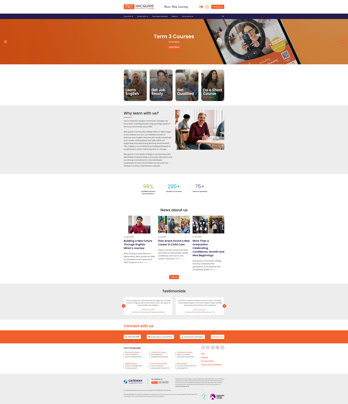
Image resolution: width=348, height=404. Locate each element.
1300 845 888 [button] (133, 337)
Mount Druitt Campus (159, 364)
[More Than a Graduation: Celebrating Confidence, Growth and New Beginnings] (208, 224)
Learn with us (128, 16)
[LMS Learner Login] (207, 6)
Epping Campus (131, 364)
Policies (204, 357)
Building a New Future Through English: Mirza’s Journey (138, 244)
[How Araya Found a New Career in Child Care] (174, 224)
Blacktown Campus (132, 352)
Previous (5, 41)
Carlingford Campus (158, 352)
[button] (223, 16)
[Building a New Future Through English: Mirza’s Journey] (139, 224)
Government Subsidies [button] (160, 16)
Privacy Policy (207, 361)
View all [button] (174, 277)
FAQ (203, 354)
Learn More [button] (174, 47)
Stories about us (187, 16)
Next (342, 41)
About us (175, 16)
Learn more (131, 97)
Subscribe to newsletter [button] (162, 337)
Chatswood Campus (184, 352)
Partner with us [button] (142, 16)
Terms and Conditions (211, 364)
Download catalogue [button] (193, 337)
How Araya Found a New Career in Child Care (174, 242)
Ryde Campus (182, 364)
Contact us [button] (218, 7)
